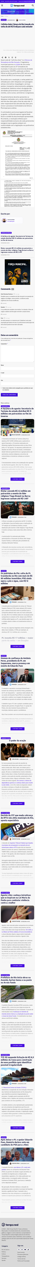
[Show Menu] (2, 5)
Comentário (4, 344)
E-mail (2, 373)
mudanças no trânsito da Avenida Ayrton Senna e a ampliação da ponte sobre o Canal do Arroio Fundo (17, 1014)
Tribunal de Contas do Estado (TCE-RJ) (14, 1087)
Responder (4, 303)
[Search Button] (33, 5)
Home (2, 16)
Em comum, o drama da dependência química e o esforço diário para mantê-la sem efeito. (17, 783)
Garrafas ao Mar (6, 738)
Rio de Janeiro (5, 813)
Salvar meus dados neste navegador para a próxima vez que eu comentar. (18, 389)
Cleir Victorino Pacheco (7, 294)
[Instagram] (22, 1249)
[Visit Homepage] (17, 5)
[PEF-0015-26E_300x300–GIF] (17, 272)
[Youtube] (25, 1249)
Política (6, 16)
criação (18, 64)
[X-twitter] (19, 1249)
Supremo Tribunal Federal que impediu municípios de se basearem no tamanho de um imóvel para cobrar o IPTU (17, 845)
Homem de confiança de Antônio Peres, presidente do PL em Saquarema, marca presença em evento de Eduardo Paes (21, 1)
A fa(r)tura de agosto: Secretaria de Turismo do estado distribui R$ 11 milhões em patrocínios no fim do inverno (17, 238)
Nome (2, 365)
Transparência (5, 406)
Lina (2, 318)
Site (2, 380)
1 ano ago (17, 294)
